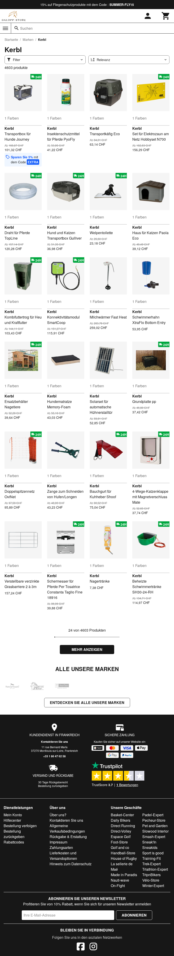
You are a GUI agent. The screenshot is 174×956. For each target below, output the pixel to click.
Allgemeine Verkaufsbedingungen (67, 828)
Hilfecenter (12, 820)
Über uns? (58, 814)
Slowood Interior (155, 831)
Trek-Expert (151, 863)
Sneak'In (149, 842)
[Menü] (5, 28)
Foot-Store (119, 842)
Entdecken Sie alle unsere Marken (87, 702)
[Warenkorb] (165, 15)
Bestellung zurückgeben (53, 786)
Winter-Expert (153, 885)
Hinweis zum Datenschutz (71, 863)
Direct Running (123, 825)
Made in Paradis (124, 874)
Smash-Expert (153, 836)
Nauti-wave (120, 880)
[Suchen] (16, 28)
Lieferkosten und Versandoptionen (63, 855)
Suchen (26, 28)
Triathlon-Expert (155, 869)
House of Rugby (124, 858)
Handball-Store (123, 852)
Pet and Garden (155, 825)
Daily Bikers (120, 820)
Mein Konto (13, 814)
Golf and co (120, 847)
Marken (28, 39)
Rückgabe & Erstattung (68, 836)
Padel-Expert (152, 814)
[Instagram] (93, 947)
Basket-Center (122, 814)
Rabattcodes (14, 842)
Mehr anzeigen (87, 649)
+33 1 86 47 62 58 (54, 756)
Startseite (11, 39)
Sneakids (149, 847)
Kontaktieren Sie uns (54, 741)
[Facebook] (80, 947)
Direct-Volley (121, 831)
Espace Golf (120, 836)
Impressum (58, 842)
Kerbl (9, 128)
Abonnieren (134, 915)
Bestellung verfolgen (20, 825)
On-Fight (118, 885)
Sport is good (153, 852)
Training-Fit (151, 858)
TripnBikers (151, 874)
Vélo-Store (150, 880)
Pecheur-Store (153, 820)
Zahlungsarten (61, 847)
